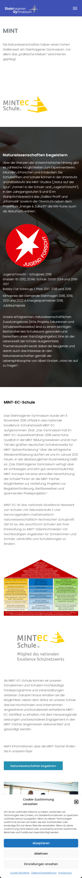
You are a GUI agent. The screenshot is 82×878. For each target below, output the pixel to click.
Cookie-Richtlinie (19, 872)
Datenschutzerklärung (43, 872)
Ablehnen (41, 854)
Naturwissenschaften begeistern (33, 766)
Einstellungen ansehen (41, 864)
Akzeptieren (41, 843)
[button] (76, 802)
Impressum (65, 872)
